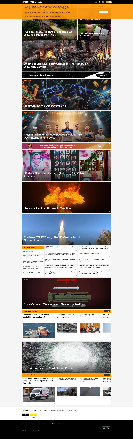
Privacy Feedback (61, 423)
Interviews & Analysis (30, 311)
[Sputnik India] (29, 3)
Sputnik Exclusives (62, 410)
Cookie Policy (45, 423)
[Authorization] (96, 2)
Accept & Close (104, 12)
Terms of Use (31, 423)
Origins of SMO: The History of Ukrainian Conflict (38, 42)
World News (27, 80)
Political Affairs (43, 410)
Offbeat (70, 410)
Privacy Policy (62, 8)
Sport (75, 410)
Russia (26, 279)
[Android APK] (106, 428)
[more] (76, 38)
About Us (24, 423)
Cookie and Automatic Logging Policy (54, 10)
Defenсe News (52, 410)
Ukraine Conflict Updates (31, 375)
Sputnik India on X (29, 247)
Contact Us (37, 423)
